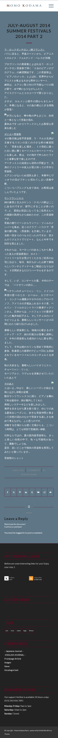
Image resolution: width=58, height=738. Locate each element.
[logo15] (24, 5)
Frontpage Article (12, 658)
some (19, 631)
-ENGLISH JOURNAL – (14, 655)
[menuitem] (50, 5)
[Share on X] (14, 492)
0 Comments (33, 470)
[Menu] (50, 5)
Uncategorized (11, 670)
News (7, 666)
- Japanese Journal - (29, 20)
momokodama (29, 474)
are (7, 631)
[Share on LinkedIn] (26, 492)
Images (7, 662)
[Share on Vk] (38, 492)
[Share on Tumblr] (32, 492)
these (31, 631)
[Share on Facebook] (8, 492)
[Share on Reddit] (44, 492)
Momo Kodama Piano (21, 730)
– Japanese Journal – (13, 651)
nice (12, 631)
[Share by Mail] (51, 492)
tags (24, 631)
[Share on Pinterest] (20, 492)
